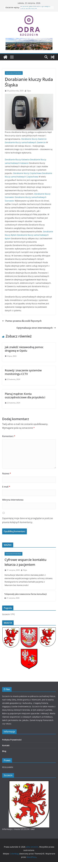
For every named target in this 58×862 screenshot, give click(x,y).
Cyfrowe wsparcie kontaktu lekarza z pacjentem (25, 562)
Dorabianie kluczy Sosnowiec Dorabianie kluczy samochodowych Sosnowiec (27, 197)
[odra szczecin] (5, 57)
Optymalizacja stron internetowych (34, 327)
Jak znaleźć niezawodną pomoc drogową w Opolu (24, 348)
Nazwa (6, 473)
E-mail (6, 486)
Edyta (29, 91)
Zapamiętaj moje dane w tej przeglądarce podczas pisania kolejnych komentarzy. (27, 520)
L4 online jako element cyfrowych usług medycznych (35, 8)
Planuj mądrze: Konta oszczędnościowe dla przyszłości (25, 395)
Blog (4, 751)
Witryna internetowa (12, 499)
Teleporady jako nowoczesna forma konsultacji (25, 594)
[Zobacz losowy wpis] (52, 57)
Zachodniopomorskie (14, 73)
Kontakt (6, 745)
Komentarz (8, 436)
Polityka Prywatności (12, 739)
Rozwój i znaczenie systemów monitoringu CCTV (23, 372)
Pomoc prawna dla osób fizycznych (23, 320)
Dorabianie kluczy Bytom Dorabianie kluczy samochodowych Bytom (29, 235)
